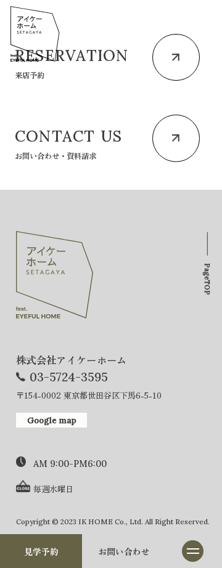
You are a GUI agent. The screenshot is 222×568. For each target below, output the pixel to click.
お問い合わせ (124, 551)
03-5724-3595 (69, 377)
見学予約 (41, 551)
